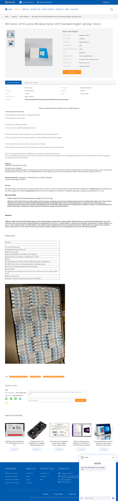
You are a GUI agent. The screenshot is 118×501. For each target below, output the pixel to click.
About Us (25, 9)
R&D (41, 479)
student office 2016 (35, 376)
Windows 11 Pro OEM (11, 473)
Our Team (29, 483)
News (67, 9)
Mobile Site (72, 494)
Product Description (31, 83)
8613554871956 (18, 395)
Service (28, 479)
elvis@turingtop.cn (28, 2)
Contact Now (80, 400)
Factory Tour (35, 9)
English (107, 2)
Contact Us (59, 9)
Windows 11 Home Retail (12, 483)
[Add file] (81, 498)
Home (10, 9)
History (28, 476)
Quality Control (48, 9)
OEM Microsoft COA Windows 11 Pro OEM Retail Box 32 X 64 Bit (14, 443)
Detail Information (13, 83)
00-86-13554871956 (46, 2)
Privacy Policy (58, 494)
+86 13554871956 (21, 393)
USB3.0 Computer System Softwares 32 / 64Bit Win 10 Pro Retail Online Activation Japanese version (81, 444)
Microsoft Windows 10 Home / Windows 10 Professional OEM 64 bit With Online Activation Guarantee (103, 444)
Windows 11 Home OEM (11, 479)
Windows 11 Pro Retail (11, 476)
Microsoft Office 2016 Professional (18, 376)
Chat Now (74, 9)
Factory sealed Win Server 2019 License (53, 376)
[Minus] (113, 457)
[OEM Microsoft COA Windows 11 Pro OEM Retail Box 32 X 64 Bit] (14, 430)
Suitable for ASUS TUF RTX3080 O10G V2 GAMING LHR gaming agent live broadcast (36, 444)
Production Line (44, 473)
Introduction (29, 473)
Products (17, 9)
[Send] (113, 498)
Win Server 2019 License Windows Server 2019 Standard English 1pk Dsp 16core (56, 16)
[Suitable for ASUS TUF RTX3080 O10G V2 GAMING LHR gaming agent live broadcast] (37, 430)
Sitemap (45, 494)
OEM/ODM (43, 476)
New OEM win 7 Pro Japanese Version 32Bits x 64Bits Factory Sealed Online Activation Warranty (59, 444)
